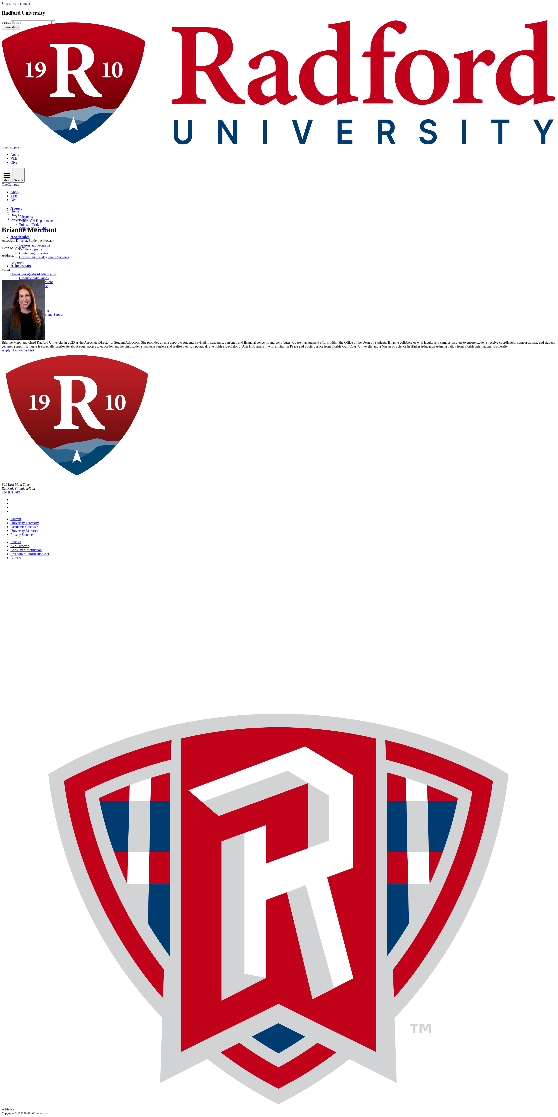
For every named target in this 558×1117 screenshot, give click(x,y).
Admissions (20, 265)
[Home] (279, 143)
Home (14, 211)
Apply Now (10, 350)
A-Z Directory (20, 546)
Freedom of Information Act (29, 554)
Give (13, 162)
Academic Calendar (24, 527)
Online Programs (31, 249)
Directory (17, 215)
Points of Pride (29, 224)
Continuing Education (34, 253)
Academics (19, 237)
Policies (15, 542)
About (16, 208)
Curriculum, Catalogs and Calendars (44, 257)
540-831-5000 (11, 492)
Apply (14, 154)
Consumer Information (26, 550)
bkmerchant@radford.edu (28, 274)
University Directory (24, 523)
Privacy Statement (22, 534)
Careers (15, 558)
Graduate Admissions (34, 278)
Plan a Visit (26, 350)
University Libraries (24, 531)
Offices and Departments (36, 221)
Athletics (8, 1109)
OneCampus (10, 147)
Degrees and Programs (34, 245)
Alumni (15, 519)
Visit (13, 158)
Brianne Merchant (22, 219)
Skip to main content (16, 3)
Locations (26, 217)
